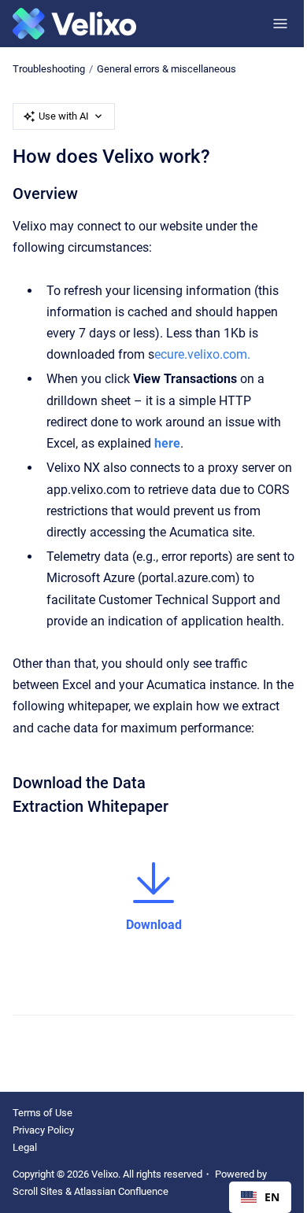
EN (271, 1196)
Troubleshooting (49, 69)
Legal (25, 1147)
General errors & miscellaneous (166, 69)
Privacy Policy (43, 1130)
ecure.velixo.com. (202, 354)
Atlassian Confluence (121, 1191)
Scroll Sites (38, 1191)
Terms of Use (42, 1113)
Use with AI (64, 116)
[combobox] (260, 1197)
